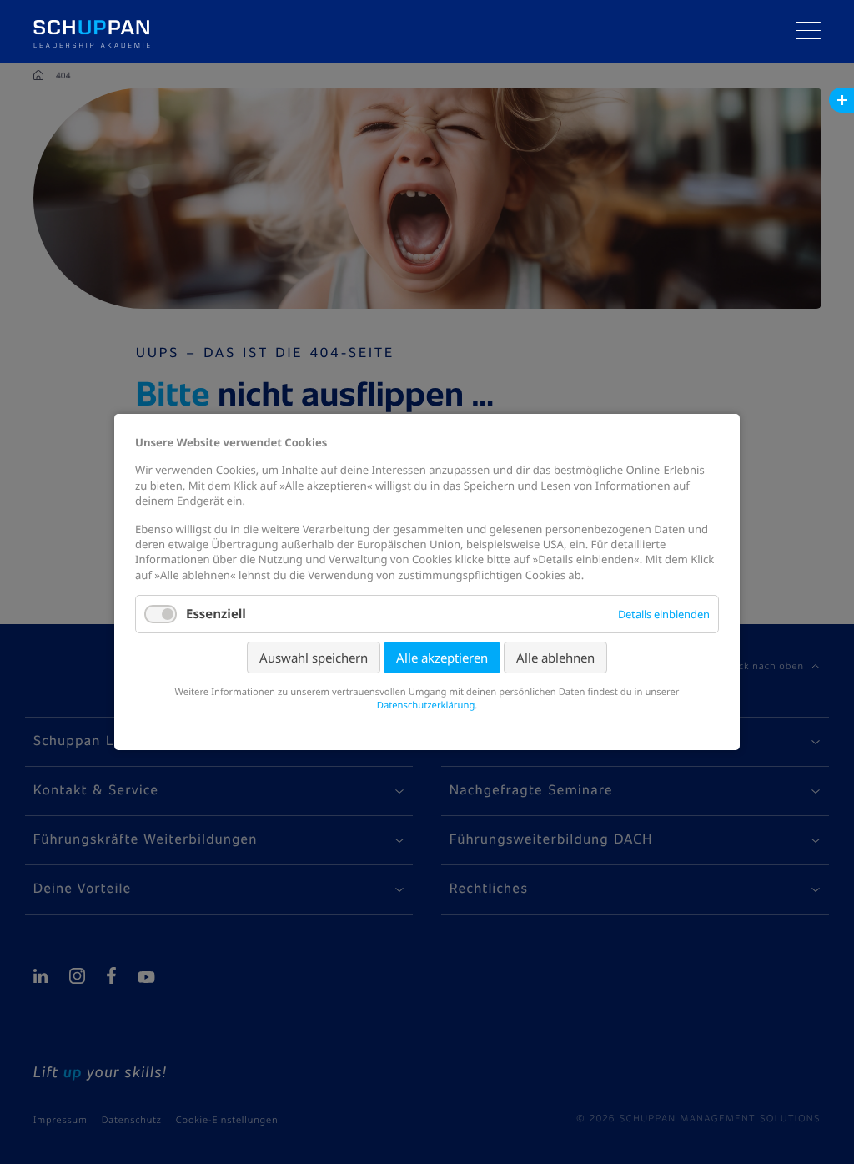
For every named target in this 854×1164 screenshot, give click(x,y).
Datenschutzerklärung (426, 705)
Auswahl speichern (313, 657)
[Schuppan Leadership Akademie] (91, 16)
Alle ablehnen (555, 657)
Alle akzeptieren (442, 657)
